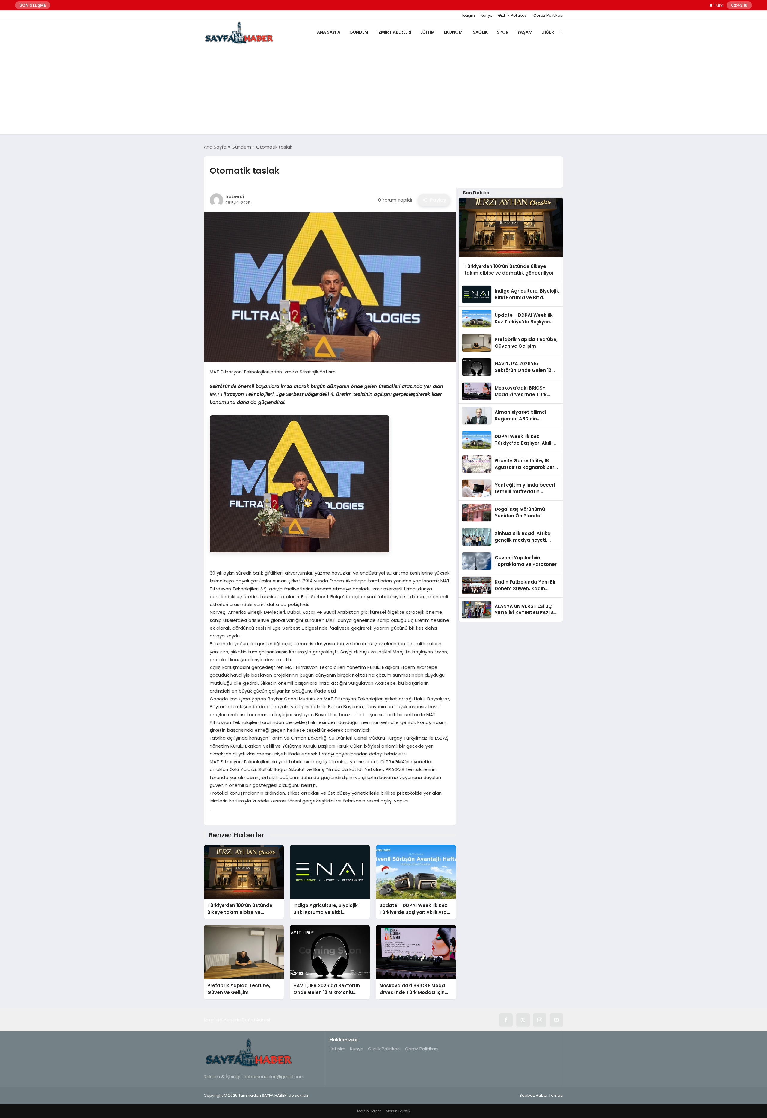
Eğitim (427, 32)
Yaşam (524, 32)
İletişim (468, 15)
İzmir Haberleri (394, 32)
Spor (502, 32)
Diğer (547, 32)
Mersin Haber (369, 1111)
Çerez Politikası (548, 15)
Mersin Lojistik (398, 1111)
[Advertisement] (383, 89)
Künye (487, 15)
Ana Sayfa (328, 32)
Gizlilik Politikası (513, 15)
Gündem (358, 32)
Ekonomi (454, 32)
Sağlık (480, 32)
